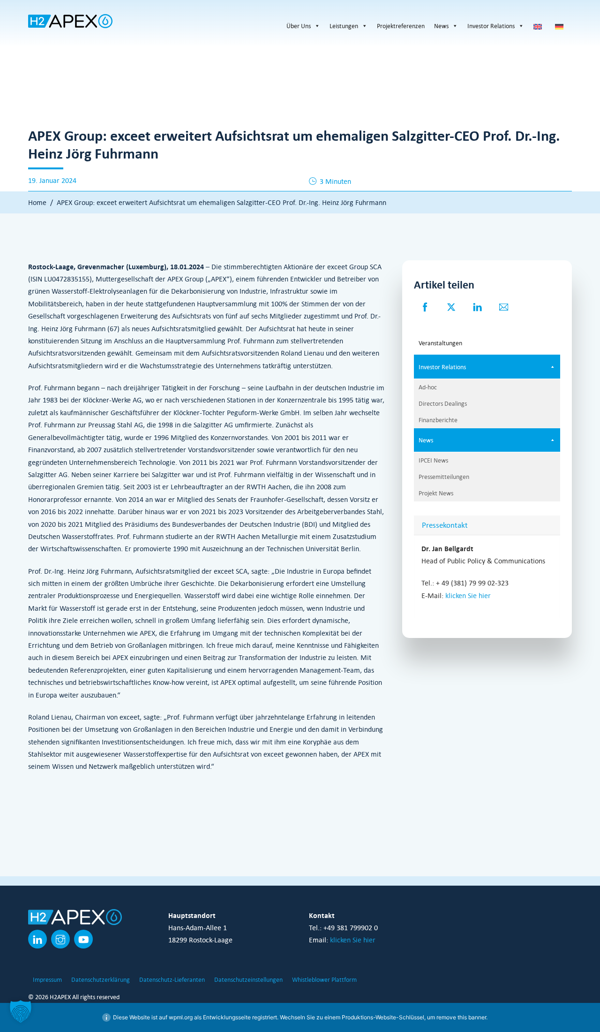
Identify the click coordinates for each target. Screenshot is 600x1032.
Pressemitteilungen (444, 476)
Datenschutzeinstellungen (248, 979)
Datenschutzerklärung (100, 979)
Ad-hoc (428, 387)
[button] (20, 1011)
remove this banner (461, 1017)
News (441, 26)
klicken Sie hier (468, 595)
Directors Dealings (443, 403)
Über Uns (298, 26)
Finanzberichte (438, 420)
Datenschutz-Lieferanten (172, 979)
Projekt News (436, 493)
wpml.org (181, 1017)
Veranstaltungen (440, 343)
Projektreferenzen (401, 26)
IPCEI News (433, 460)
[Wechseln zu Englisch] (539, 26)
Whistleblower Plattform (324, 979)
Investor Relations (491, 26)
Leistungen (344, 26)
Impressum (47, 979)
